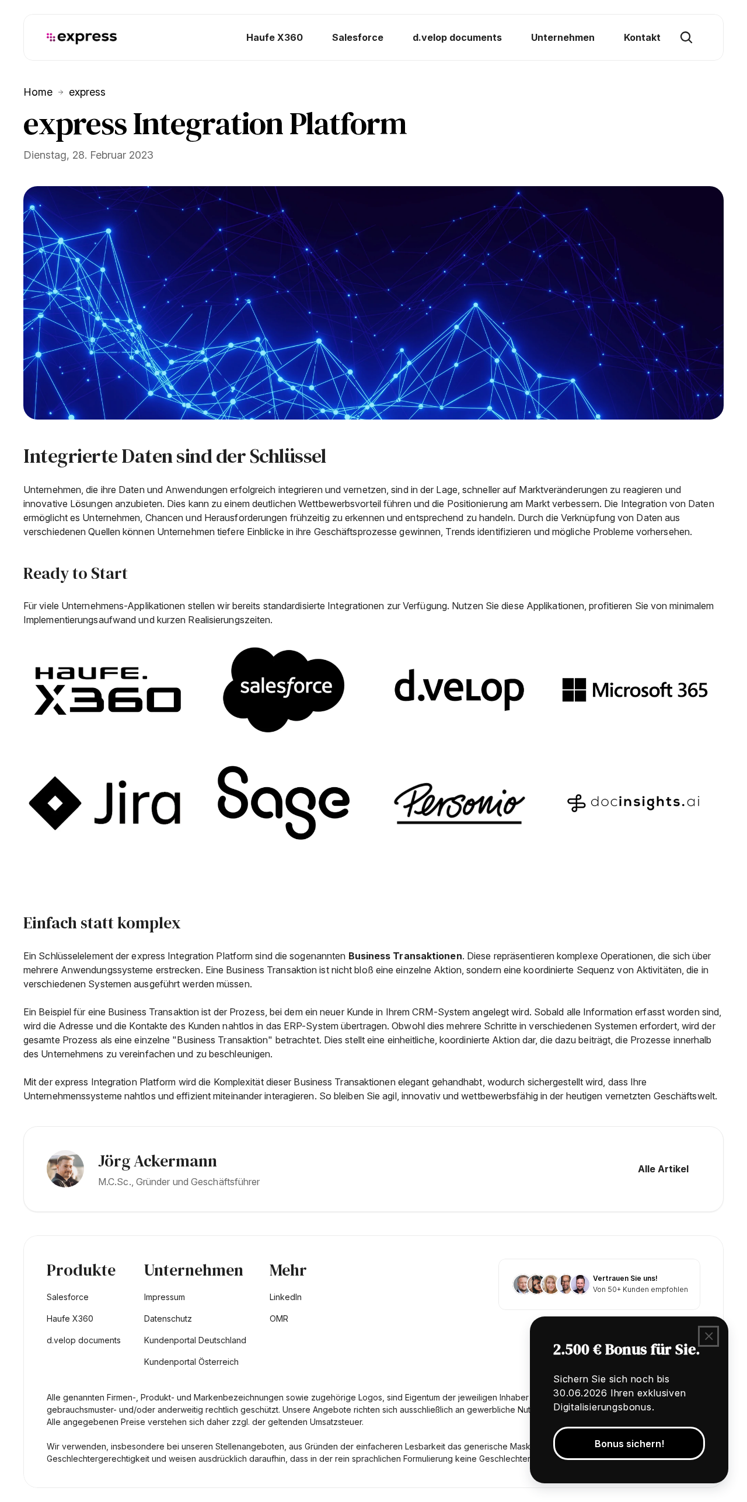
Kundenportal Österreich (191, 1362)
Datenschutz (168, 1318)
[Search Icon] (686, 37)
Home (38, 92)
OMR (279, 1318)
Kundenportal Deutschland (195, 1340)
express (87, 92)
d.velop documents (84, 1340)
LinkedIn (286, 1297)
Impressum (164, 1297)
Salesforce (68, 1297)
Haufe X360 (70, 1318)
